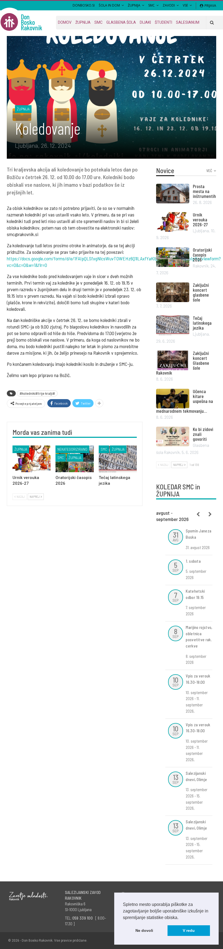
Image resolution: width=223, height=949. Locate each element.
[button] (180, 918)
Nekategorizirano (72, 449)
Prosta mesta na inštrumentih (204, 191)
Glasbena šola (121, 22)
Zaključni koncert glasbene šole (201, 292)
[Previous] (198, 514)
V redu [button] (189, 930)
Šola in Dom (109, 5)
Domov (65, 22)
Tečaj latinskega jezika (202, 323)
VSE (185, 5)
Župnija (134, 5)
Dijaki (145, 22)
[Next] (210, 514)
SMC (151, 5)
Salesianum (187, 22)
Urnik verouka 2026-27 (200, 219)
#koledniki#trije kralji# (37, 393)
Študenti (163, 22)
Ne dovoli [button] (144, 930)
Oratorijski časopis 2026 (202, 255)
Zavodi (169, 5)
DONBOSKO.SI (84, 5)
